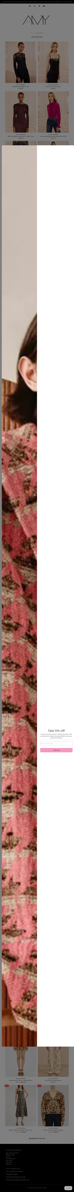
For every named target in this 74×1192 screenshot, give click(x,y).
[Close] (72, 147)
